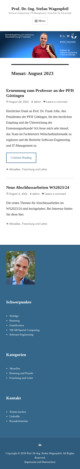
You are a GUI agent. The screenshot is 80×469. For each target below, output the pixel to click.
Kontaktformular (18, 421)
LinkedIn (14, 416)
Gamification (16, 325)
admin (37, 102)
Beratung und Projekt (21, 373)
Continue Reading (21, 157)
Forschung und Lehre (34, 169)
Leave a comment (56, 102)
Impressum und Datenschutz (40, 461)
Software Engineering (21, 334)
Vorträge (14, 315)
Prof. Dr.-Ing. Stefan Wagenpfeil (40, 8)
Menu (42, 20)
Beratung (14, 320)
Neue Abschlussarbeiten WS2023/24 (37, 187)
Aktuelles (14, 169)
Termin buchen (17, 411)
